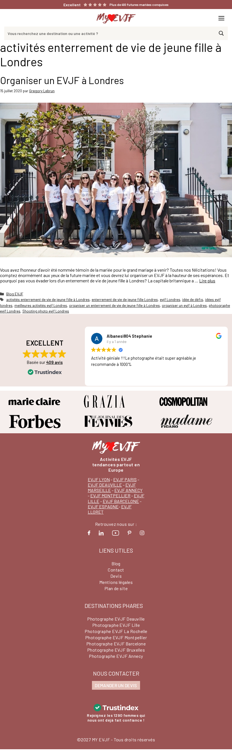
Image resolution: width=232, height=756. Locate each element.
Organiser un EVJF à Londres (62, 80)
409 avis (54, 362)
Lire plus (207, 280)
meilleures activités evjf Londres (40, 305)
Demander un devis (116, 685)
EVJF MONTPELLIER (110, 495)
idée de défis (192, 299)
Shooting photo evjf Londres (45, 311)
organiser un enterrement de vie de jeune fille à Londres (114, 305)
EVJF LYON (99, 479)
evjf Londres (170, 299)
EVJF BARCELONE (121, 501)
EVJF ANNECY (128, 490)
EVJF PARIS (125, 479)
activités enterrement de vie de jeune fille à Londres (48, 299)
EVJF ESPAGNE (103, 506)
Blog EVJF (14, 293)
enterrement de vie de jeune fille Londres (125, 299)
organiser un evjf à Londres (184, 305)
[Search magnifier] (221, 33)
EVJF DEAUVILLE (105, 484)
